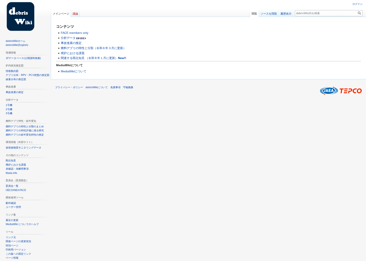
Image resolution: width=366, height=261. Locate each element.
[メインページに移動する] (19, 17)
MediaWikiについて (73, 71)
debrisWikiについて (97, 87)
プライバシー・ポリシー (69, 87)
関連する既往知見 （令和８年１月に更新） (93, 58)
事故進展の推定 (71, 43)
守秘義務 (128, 87)
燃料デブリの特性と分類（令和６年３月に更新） (93, 48)
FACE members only (74, 32)
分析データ (68, 38)
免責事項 (115, 87)
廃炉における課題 (73, 53)
